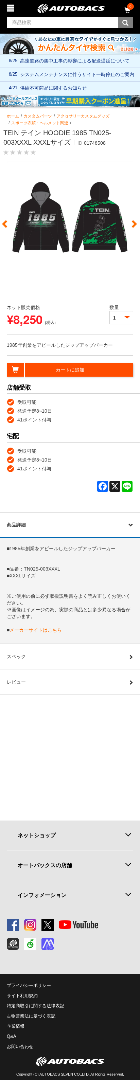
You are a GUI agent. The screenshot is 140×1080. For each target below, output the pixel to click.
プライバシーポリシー (29, 985)
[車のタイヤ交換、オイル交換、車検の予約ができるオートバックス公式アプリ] (13, 944)
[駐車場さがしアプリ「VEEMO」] (30, 944)
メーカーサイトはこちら (36, 630)
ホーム (13, 116)
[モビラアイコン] (47, 944)
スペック (16, 656)
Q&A (11, 1036)
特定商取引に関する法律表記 (35, 1005)
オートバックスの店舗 (45, 865)
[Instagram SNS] (30, 925)
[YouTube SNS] (78, 925)
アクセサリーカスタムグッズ (82, 116)
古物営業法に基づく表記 (31, 1016)
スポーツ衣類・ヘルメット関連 (39, 123)
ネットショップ (37, 835)
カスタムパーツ (37, 116)
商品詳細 (16, 524)
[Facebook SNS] (13, 925)
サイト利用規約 (22, 995)
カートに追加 (70, 370)
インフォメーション (42, 895)
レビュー (16, 682)
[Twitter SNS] (47, 925)
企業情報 (15, 1026)
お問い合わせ (20, 1046)
